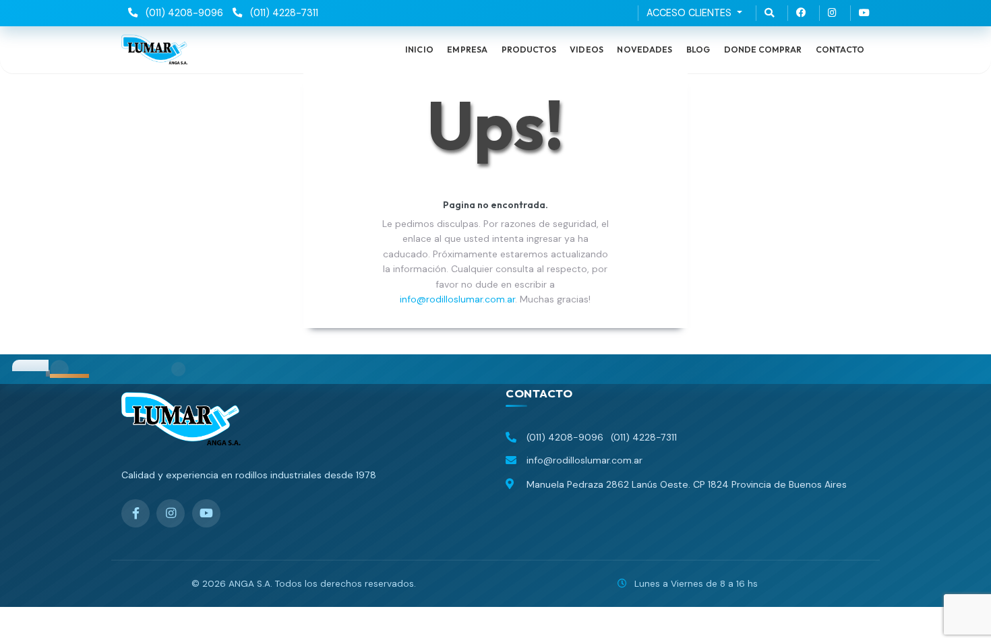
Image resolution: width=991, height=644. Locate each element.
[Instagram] (170, 513)
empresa (467, 49)
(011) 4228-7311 (282, 13)
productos (529, 49)
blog (698, 49)
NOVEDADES (644, 49)
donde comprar (763, 49)
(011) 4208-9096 (183, 13)
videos (586, 49)
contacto (840, 49)
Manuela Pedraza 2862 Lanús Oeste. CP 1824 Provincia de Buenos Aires (687, 484)
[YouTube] (206, 513)
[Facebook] (135, 513)
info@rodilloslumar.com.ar (457, 299)
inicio (419, 49)
